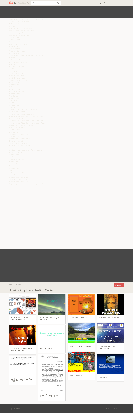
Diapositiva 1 (104, 377)
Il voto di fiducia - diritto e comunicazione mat (20, 318)
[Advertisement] (66, 12)
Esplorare (91, 3)
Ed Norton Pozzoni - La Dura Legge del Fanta (21, 380)
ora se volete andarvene (78, 317)
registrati (101, 3)
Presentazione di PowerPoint (80, 346)
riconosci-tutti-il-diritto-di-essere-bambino (108, 347)
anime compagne (46, 348)
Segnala (121, 409)
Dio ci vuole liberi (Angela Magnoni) (49, 318)
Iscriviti (111, 3)
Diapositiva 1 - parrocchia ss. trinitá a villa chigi (21, 349)
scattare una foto (76, 375)
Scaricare (118, 285)
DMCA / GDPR (111, 409)
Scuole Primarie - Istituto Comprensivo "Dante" (49, 396)
